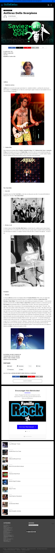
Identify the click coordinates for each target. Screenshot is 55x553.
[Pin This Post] (27, 47)
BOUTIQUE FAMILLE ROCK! (42, 548)
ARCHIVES (18, 549)
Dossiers (5, 531)
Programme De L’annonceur (13, 548)
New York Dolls (26, 373)
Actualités (5, 525)
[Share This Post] (19, 47)
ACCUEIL (4, 548)
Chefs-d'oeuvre (7, 527)
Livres (4, 537)
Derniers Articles (25, 549)
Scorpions (33, 373)
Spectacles (5, 540)
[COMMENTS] (43, 47)
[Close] (53, 1)
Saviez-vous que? (7, 538)
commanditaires (7, 530)
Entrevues (5, 533)
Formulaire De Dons (31, 548)
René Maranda (12, 16)
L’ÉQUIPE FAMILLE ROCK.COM (9, 549)
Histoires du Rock (7, 535)
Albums (5, 526)
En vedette (19, 373)
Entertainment (6, 532)
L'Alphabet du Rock (7, 536)
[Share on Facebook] (12, 47)
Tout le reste (6, 541)
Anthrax (13, 373)
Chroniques (6, 528)
